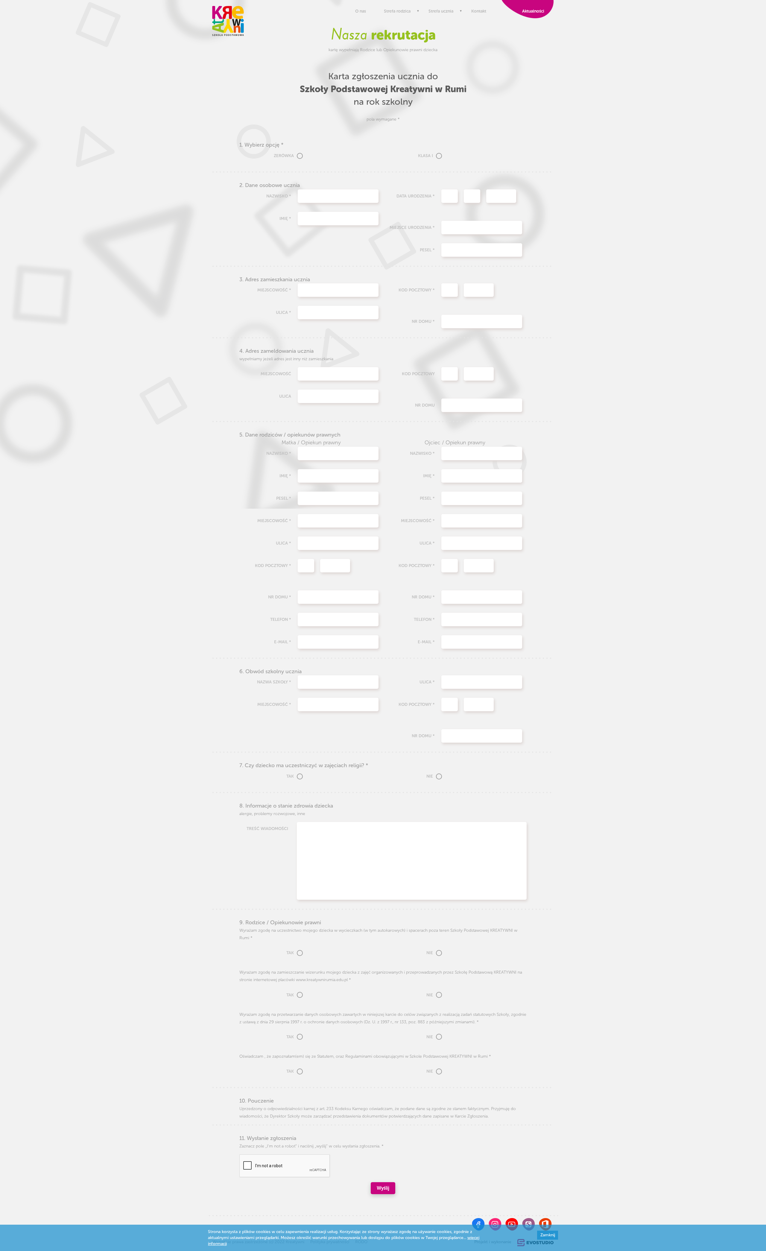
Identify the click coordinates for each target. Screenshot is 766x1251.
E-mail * (282, 641)
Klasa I (425, 155)
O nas (360, 11)
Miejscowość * (274, 290)
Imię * (285, 218)
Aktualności (532, 11)
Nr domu (425, 405)
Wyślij (383, 1188)
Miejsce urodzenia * (412, 227)
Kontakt (478, 11)
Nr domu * (423, 321)
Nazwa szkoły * (274, 682)
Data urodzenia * (415, 196)
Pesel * (427, 250)
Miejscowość (276, 373)
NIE (429, 776)
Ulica (285, 396)
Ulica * (283, 312)
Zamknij (547, 1235)
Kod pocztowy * (417, 290)
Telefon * (280, 619)
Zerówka (284, 155)
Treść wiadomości (267, 828)
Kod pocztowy (418, 373)
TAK (290, 776)
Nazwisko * (278, 196)
